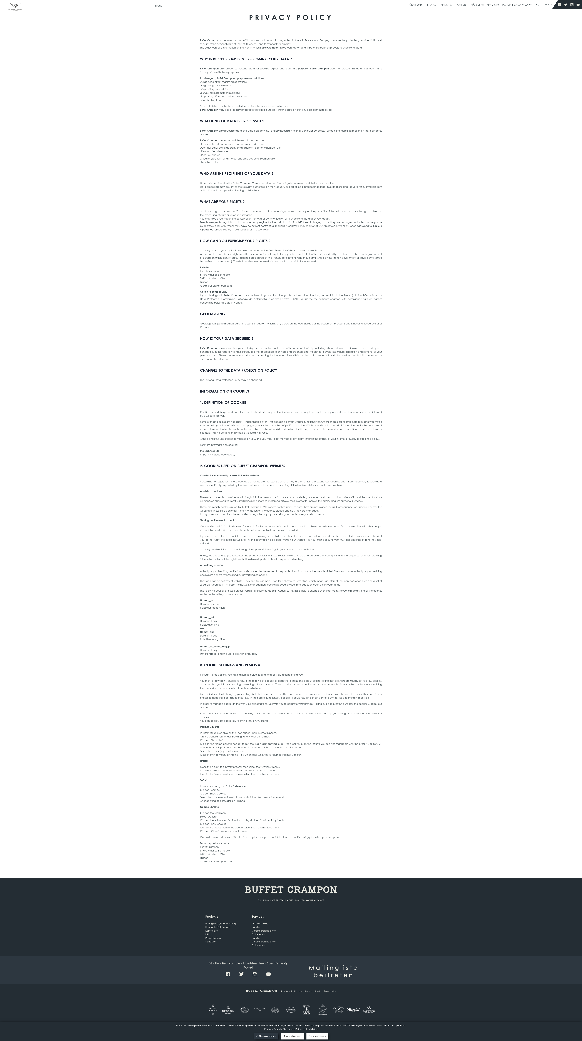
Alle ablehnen (293, 1036)
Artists (462, 4)
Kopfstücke (211, 930)
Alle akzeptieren (267, 1036)
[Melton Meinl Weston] (306, 1010)
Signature (210, 941)
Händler (477, 4)
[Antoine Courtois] (260, 1009)
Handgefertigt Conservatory (220, 923)
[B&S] (244, 1010)
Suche (537, 5)
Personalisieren (317, 1036)
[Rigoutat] (353, 1009)
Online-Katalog (260, 923)
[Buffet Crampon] (213, 1009)
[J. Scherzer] (322, 1010)
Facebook (559, 4)
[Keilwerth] (291, 1010)
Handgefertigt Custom (217, 927)
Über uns (415, 4)
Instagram (572, 4)
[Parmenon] (369, 1009)
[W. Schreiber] (338, 1010)
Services (493, 4)
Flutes (431, 4)
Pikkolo (446, 4)
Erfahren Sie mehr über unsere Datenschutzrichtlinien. (291, 1029)
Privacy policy (330, 991)
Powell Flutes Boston (15, 11)
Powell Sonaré (213, 937)
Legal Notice (316, 991)
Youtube (578, 4)
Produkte (211, 916)
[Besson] (228, 1010)
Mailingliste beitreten (334, 971)
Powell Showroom (517, 4)
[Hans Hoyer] (275, 1010)
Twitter (565, 4)
